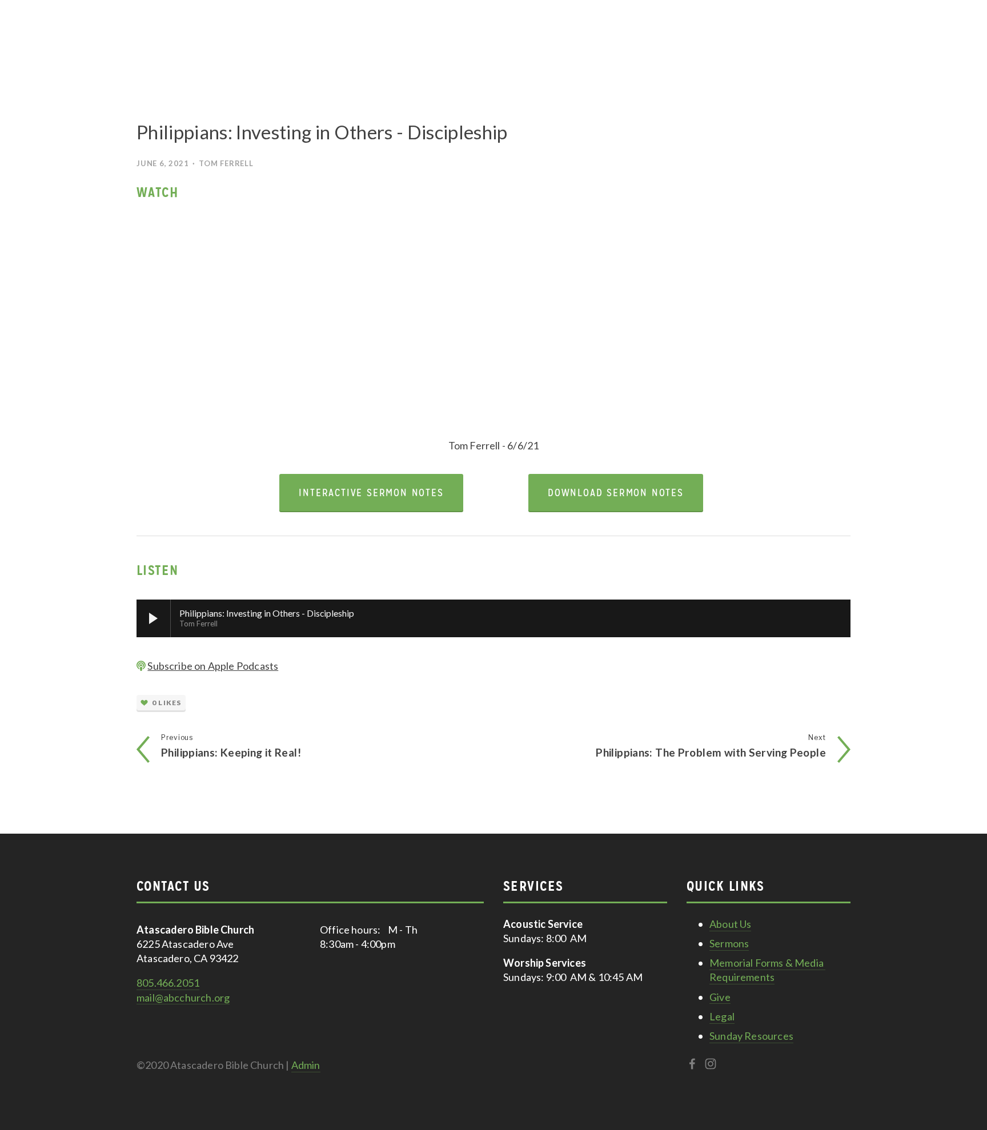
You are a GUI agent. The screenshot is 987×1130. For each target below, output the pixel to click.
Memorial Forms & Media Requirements (767, 969)
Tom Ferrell (226, 163)
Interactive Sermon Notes (371, 492)
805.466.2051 (168, 982)
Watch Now (814, 40)
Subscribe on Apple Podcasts (212, 665)
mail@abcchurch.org (183, 997)
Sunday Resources (751, 1036)
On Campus (323, 40)
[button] (310, 318)
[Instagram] (710, 1063)
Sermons (729, 943)
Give (372, 39)
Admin (305, 1065)
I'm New (222, 39)
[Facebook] (692, 1063)
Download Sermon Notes (616, 492)
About (268, 40)
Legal (722, 1016)
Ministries (163, 40)
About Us (730, 924)
